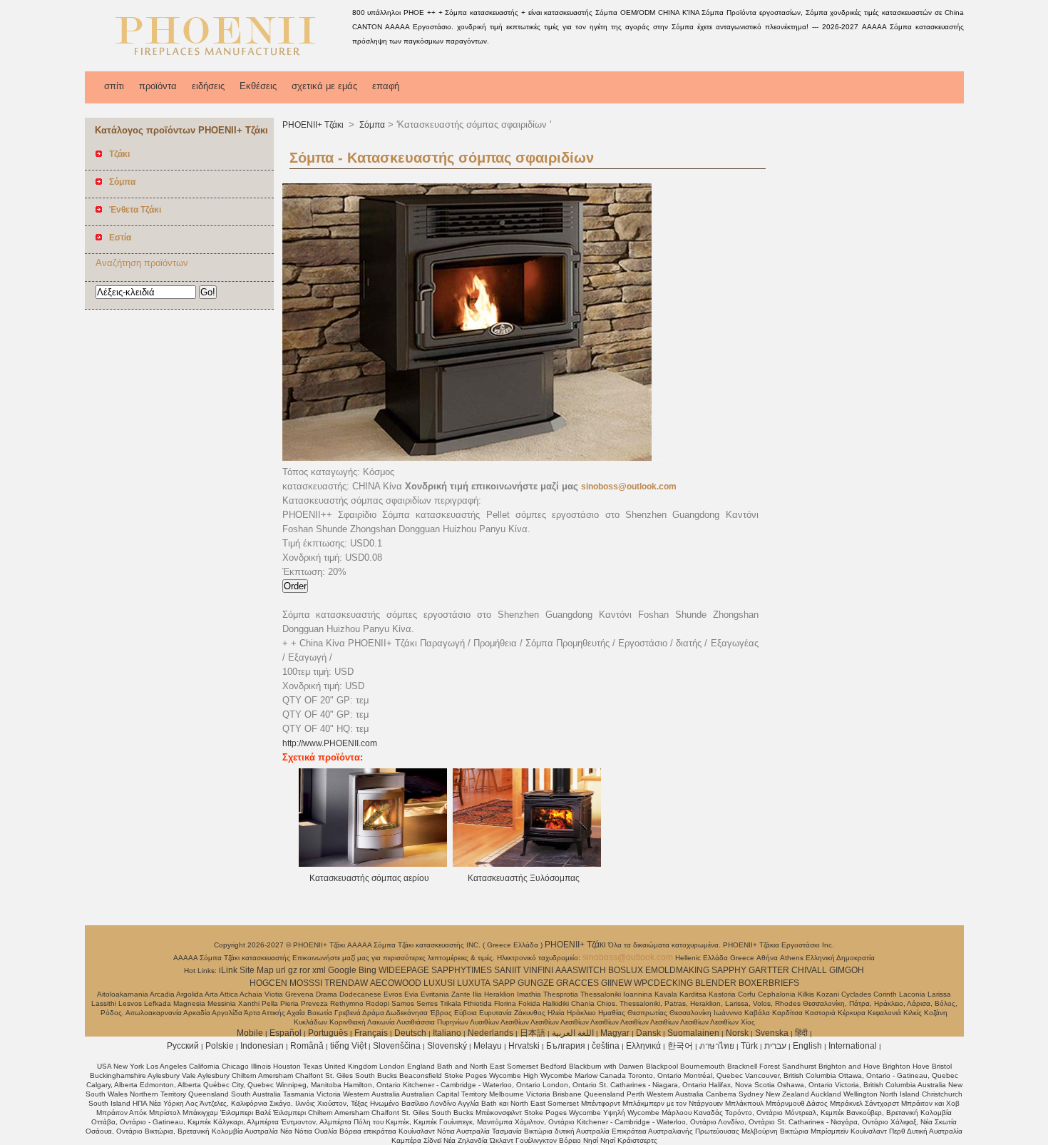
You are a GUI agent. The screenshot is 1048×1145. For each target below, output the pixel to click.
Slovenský (447, 1046)
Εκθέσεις (258, 86)
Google (342, 970)
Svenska (771, 1033)
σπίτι (114, 86)
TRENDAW (346, 983)
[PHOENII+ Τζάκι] (216, 60)
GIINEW (616, 983)
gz (292, 970)
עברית (775, 1046)
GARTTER (769, 970)
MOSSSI (305, 983)
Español (285, 1033)
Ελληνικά (643, 1046)
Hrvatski (524, 1046)
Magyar (615, 1033)
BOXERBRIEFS (769, 983)
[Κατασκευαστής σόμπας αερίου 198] (373, 864)
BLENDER (715, 983)
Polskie (219, 1046)
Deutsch (410, 1033)
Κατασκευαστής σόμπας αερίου (369, 878)
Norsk (737, 1033)
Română (307, 1046)
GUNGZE (536, 983)
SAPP (504, 983)
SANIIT (507, 970)
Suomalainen (693, 1033)
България (565, 1046)
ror (304, 970)
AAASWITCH (580, 970)
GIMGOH (846, 970)
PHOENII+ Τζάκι (314, 125)
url (281, 970)
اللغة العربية (573, 1033)
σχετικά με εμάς (324, 86)
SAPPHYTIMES (461, 970)
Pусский (183, 1046)
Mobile (250, 1033)
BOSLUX (625, 970)
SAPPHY (728, 970)
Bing (367, 970)
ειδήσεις (208, 86)
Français (371, 1033)
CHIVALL (809, 970)
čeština (606, 1046)
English (807, 1046)
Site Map (257, 970)
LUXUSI (439, 983)
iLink (228, 970)
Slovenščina (397, 1046)
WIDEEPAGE (404, 970)
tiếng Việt (348, 1046)
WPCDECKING (663, 983)
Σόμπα (371, 125)
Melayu (487, 1046)
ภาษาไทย (716, 1046)
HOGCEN (268, 983)
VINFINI (538, 970)
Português (328, 1033)
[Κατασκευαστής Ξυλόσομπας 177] (527, 864)
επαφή (385, 86)
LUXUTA (473, 983)
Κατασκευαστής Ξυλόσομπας (524, 878)
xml (319, 970)
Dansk (648, 1033)
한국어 (680, 1046)
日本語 (532, 1033)
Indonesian (262, 1046)
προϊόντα (158, 86)
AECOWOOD (395, 983)
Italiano (447, 1033)
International (852, 1046)
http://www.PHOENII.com (329, 743)
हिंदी (801, 1033)
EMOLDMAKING (677, 970)
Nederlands (490, 1033)
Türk (749, 1046)
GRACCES (577, 983)
